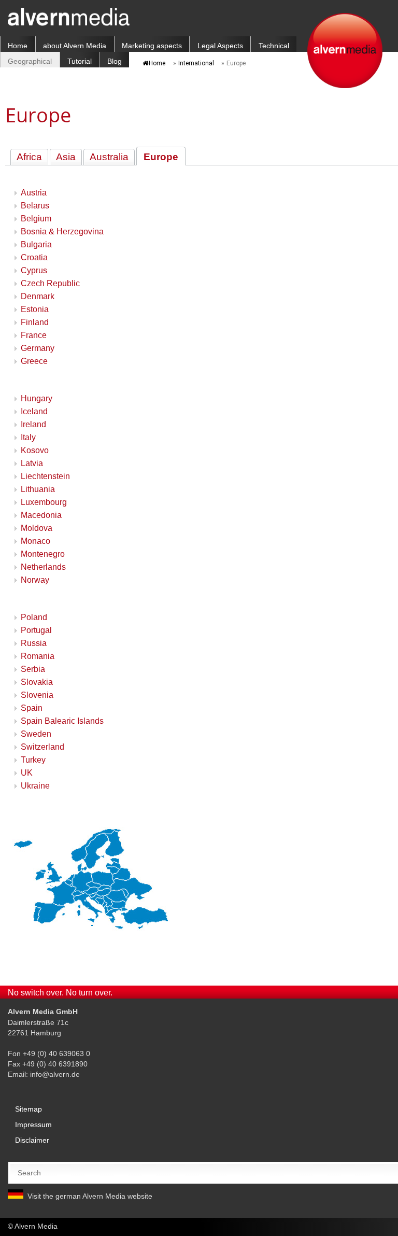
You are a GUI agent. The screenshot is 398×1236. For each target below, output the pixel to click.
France (34, 335)
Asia (66, 156)
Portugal (36, 630)
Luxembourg (44, 502)
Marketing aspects (152, 45)
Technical (274, 45)
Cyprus (34, 270)
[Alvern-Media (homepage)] (69, 23)
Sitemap (28, 1109)
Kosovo (35, 450)
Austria (34, 192)
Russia (34, 643)
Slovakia (37, 682)
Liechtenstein (45, 476)
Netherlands (43, 567)
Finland (35, 322)
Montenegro (43, 554)
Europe (161, 156)
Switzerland (42, 746)
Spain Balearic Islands (62, 721)
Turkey (33, 759)
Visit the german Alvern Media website (89, 1196)
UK (27, 772)
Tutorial (79, 61)
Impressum (33, 1124)
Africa (29, 156)
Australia (109, 156)
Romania (37, 656)
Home (17, 45)
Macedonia (41, 515)
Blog (114, 61)
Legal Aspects (220, 45)
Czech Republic (50, 283)
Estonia (35, 309)
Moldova (36, 528)
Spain (31, 708)
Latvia (32, 463)
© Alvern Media (33, 1226)
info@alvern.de (55, 1074)
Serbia (33, 669)
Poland (34, 617)
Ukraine (35, 785)
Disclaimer (32, 1140)
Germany (37, 348)
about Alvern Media (74, 45)
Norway (35, 579)
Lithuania (38, 489)
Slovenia (37, 695)
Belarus (35, 205)
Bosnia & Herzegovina (62, 231)
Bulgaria (36, 244)
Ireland (33, 424)
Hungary (36, 398)
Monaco (35, 541)
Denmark (37, 296)
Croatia (34, 257)
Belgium (36, 218)
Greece (34, 361)
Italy (28, 437)
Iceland (34, 411)
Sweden (36, 733)
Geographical (30, 61)
